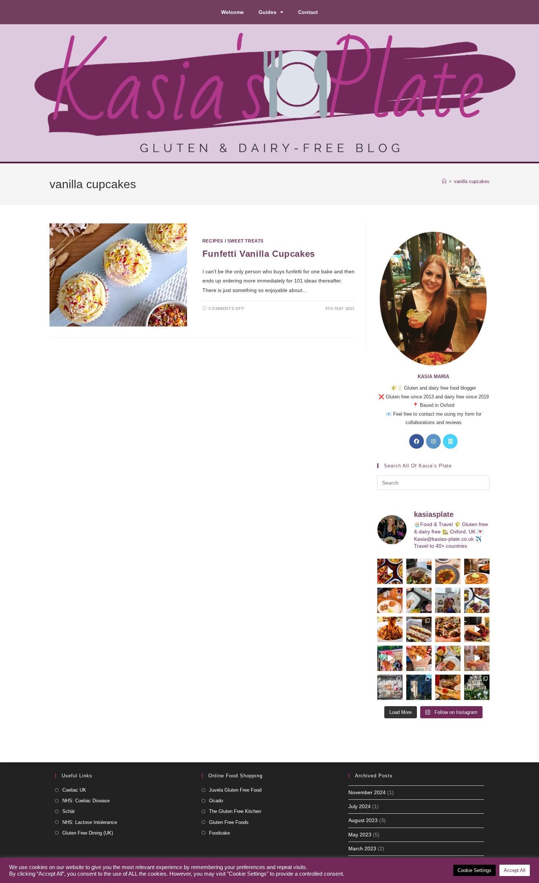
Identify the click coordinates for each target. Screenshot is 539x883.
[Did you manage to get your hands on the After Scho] (419, 658)
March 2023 (362, 848)
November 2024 (367, 792)
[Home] (444, 181)
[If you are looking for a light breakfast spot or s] (419, 600)
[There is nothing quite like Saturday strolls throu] (419, 687)
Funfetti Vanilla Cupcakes (258, 254)
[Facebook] (416, 441)
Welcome (232, 12)
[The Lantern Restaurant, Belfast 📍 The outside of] (419, 571)
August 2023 (363, 820)
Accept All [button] (514, 870)
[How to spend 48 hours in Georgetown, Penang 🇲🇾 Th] (390, 687)
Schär (68, 811)
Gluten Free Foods (229, 822)
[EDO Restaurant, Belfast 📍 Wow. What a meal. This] (476, 571)
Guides (267, 12)
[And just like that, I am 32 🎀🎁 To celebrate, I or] (476, 658)
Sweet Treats (245, 241)
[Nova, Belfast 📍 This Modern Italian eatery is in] (448, 571)
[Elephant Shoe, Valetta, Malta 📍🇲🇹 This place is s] (476, 629)
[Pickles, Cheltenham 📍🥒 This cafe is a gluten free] (448, 658)
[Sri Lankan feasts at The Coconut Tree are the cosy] (390, 571)
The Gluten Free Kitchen (235, 811)
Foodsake (219, 833)
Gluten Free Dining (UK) (87, 833)
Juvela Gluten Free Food (235, 790)
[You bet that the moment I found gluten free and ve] (390, 658)
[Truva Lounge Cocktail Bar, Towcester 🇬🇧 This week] (476, 600)
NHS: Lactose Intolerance (89, 822)
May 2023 (359, 835)
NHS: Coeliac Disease (86, 800)
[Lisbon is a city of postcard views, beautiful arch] (448, 600)
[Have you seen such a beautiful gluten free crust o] (448, 629)
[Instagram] (433, 441)
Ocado (216, 800)
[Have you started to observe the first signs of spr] (476, 687)
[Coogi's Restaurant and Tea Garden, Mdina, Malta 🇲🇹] (390, 629)
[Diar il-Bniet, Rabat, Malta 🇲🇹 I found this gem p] (419, 629)
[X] (450, 441)
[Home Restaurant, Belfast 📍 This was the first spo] (390, 600)
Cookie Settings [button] (474, 870)
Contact (308, 12)
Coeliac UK (74, 790)
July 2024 (359, 806)
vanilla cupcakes (471, 181)
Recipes (212, 241)
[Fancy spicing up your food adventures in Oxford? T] (448, 687)
